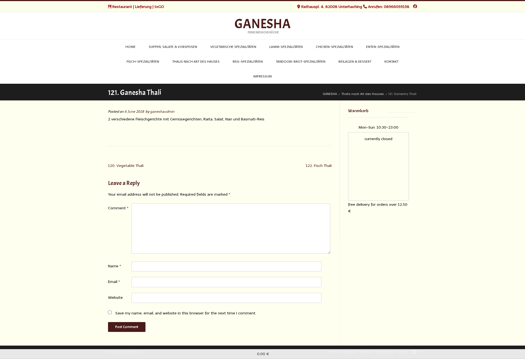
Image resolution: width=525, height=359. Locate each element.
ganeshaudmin (162, 111)
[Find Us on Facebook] (415, 6)
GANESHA (263, 24)
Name (114, 266)
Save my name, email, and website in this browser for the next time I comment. (185, 313)
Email (114, 281)
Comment (118, 208)
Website (115, 297)
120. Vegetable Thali (126, 165)
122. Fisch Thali (319, 165)
